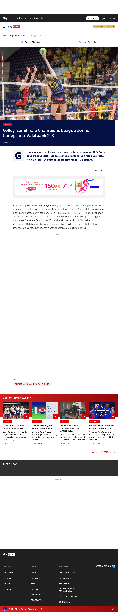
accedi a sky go (103, 566)
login (112, 18)
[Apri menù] (4, 26)
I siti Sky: (6, 567)
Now (33, 584)
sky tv (34, 573)
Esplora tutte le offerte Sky (29, 18)
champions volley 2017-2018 (32, 384)
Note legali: (64, 567)
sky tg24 (7, 578)
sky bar (34, 589)
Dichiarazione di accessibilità (67, 589)
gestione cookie (67, 573)
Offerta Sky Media (68, 596)
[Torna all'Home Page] (14, 26)
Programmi (36, 600)
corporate (64, 602)
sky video (7, 584)
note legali (64, 584)
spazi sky (35, 595)
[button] (54, 609)
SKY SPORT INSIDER (104, 27)
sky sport (8, 573)
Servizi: (34, 567)
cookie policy (66, 578)
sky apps (35, 578)
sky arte (7, 589)
